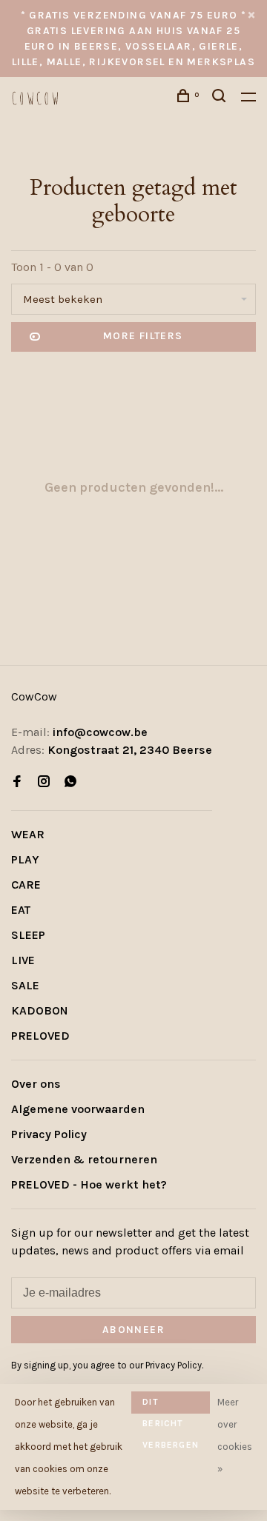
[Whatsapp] (70, 782)
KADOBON (39, 1010)
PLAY (25, 859)
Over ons (36, 1084)
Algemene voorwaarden (78, 1109)
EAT (20, 910)
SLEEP (28, 935)
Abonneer (133, 1329)
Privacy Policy (49, 1134)
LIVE (23, 960)
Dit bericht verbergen (170, 1405)
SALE (25, 985)
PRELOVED (40, 1036)
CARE (26, 884)
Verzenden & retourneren (84, 1159)
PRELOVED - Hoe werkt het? (89, 1184)
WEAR (27, 834)
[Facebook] (17, 782)
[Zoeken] (221, 98)
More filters (143, 336)
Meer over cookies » (234, 1435)
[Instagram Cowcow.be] (44, 782)
